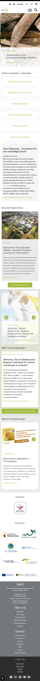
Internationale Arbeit (20, 137)
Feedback (20, 644)
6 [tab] (22, 65)
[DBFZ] (5, 10)
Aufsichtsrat (7, 185)
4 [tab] (16, 65)
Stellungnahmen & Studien (20, 92)
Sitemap (20, 650)
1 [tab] (6, 65)
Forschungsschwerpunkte (20, 115)
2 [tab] (9, 65)
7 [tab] (25, 65)
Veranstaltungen (20, 623)
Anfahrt (20, 669)
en (32, 4)
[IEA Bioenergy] (10, 553)
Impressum (20, 664)
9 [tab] (32, 65)
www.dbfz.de (23, 603)
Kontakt (20, 672)
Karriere (20, 626)
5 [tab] (19, 65)
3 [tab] (13, 65)
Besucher (20, 638)
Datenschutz (20, 666)
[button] (14, 4)
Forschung (20, 614)
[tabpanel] (20, 40)
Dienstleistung (20, 617)
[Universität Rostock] (10, 567)
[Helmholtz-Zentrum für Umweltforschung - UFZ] (29, 553)
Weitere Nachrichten (20, 285)
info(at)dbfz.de (23, 601)
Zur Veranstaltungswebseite (19, 340)
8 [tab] (29, 65)
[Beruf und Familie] (20, 514)
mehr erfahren (11, 62)
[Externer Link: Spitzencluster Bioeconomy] (29, 540)
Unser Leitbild (7, 197)
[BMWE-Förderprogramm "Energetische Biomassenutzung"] (10, 540)
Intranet (20, 641)
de (27, 4)
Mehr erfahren (9, 277)
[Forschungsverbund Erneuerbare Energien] (29, 567)
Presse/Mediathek (20, 620)
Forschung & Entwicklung (20, 81)
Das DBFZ (20, 611)
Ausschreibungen (20, 653)
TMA (20, 647)
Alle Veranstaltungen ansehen (20, 411)
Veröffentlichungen (20, 104)
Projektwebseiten (20, 126)
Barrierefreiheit (20, 635)
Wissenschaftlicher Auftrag (23, 197)
